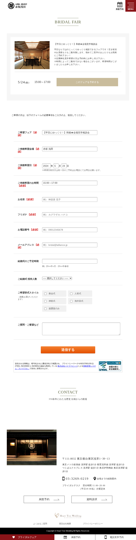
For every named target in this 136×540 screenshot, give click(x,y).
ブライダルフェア (27, 537)
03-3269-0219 (77, 478)
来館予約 (120, 9)
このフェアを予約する (87, 82)
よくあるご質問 (40, 524)
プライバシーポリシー (93, 524)
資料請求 (92, 499)
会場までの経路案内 (106, 479)
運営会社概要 (65, 524)
